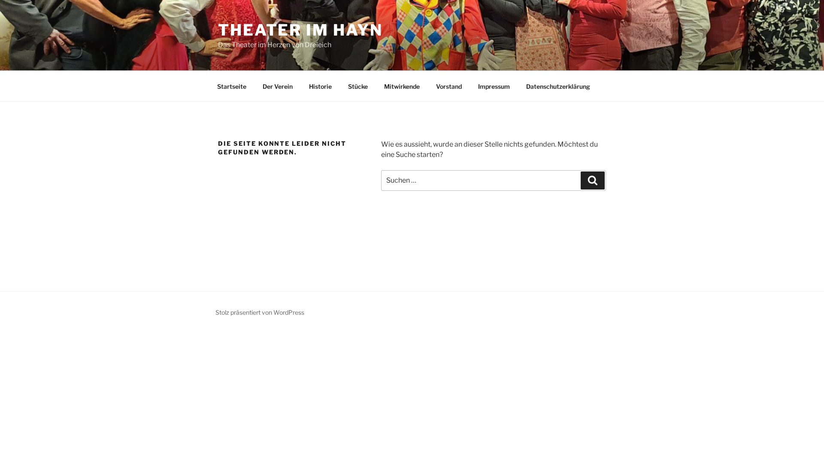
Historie (320, 86)
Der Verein (278, 86)
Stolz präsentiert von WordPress (259, 312)
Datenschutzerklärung (558, 86)
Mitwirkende (402, 86)
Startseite (231, 86)
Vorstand (449, 86)
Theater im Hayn (300, 30)
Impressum (494, 86)
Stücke (358, 86)
